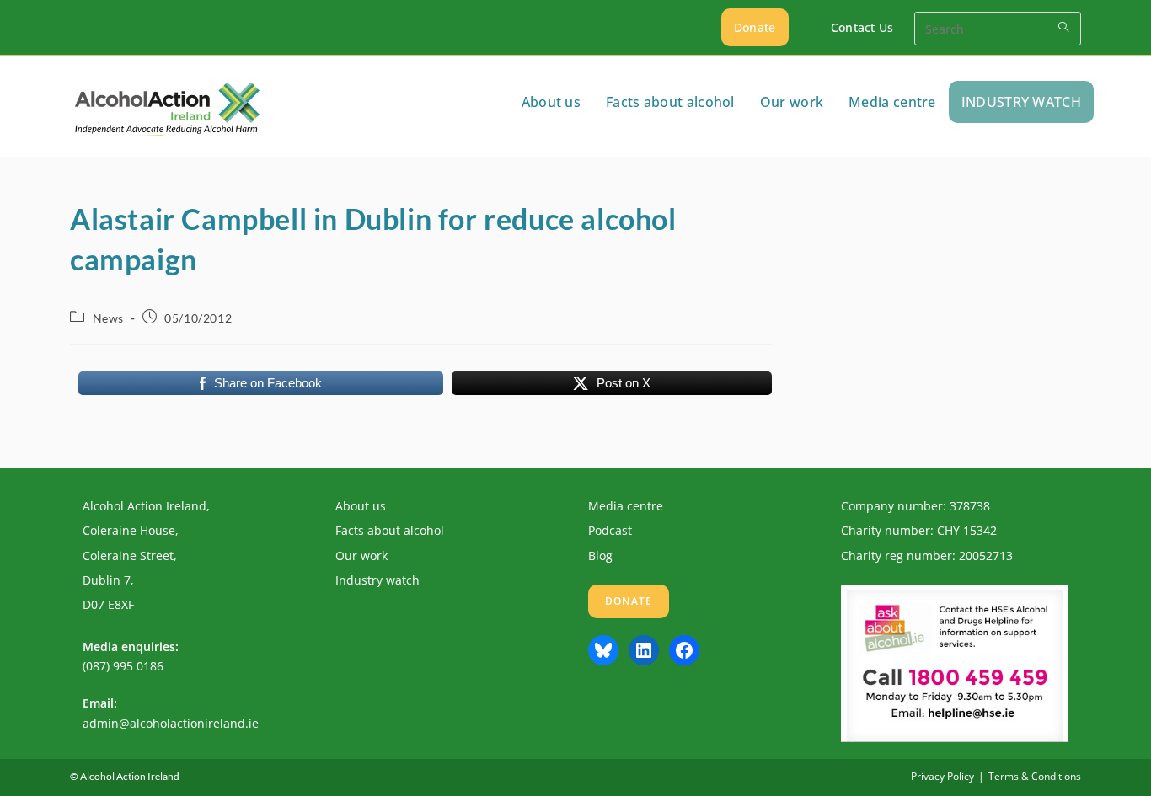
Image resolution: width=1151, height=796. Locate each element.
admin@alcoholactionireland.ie (171, 723)
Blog (600, 556)
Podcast (610, 530)
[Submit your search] (1064, 26)
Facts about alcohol (389, 530)
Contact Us (862, 27)
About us (360, 506)
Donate (755, 27)
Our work (361, 556)
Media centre (625, 506)
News (108, 318)
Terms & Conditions (1034, 776)
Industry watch (377, 580)
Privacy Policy (942, 776)
